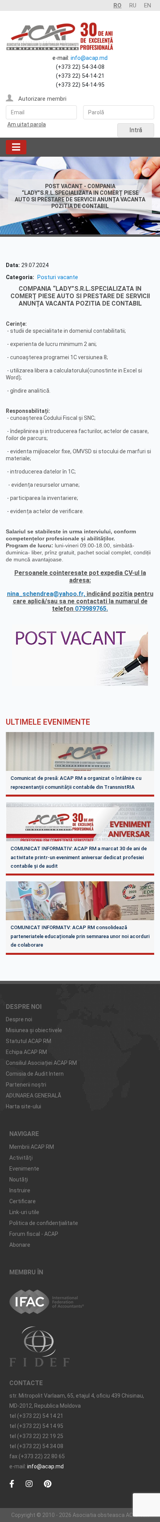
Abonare (19, 1245)
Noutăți (18, 1179)
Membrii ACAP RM (31, 1147)
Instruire (19, 1190)
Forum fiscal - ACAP (33, 1234)
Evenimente (24, 1169)
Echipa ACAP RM (26, 1052)
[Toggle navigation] (16, 147)
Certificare (22, 1201)
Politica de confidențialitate (43, 1223)
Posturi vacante (57, 277)
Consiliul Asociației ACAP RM (41, 1063)
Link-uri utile (24, 1212)
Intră (135, 130)
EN (147, 5)
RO (117, 5)
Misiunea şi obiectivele (34, 1030)
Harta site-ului (23, 1106)
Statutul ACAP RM (28, 1041)
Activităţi (21, 1158)
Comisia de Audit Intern (35, 1074)
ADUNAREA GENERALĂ (33, 1095)
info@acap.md (89, 58)
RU (132, 5)
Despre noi (19, 1019)
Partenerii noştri (26, 1085)
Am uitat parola (26, 124)
